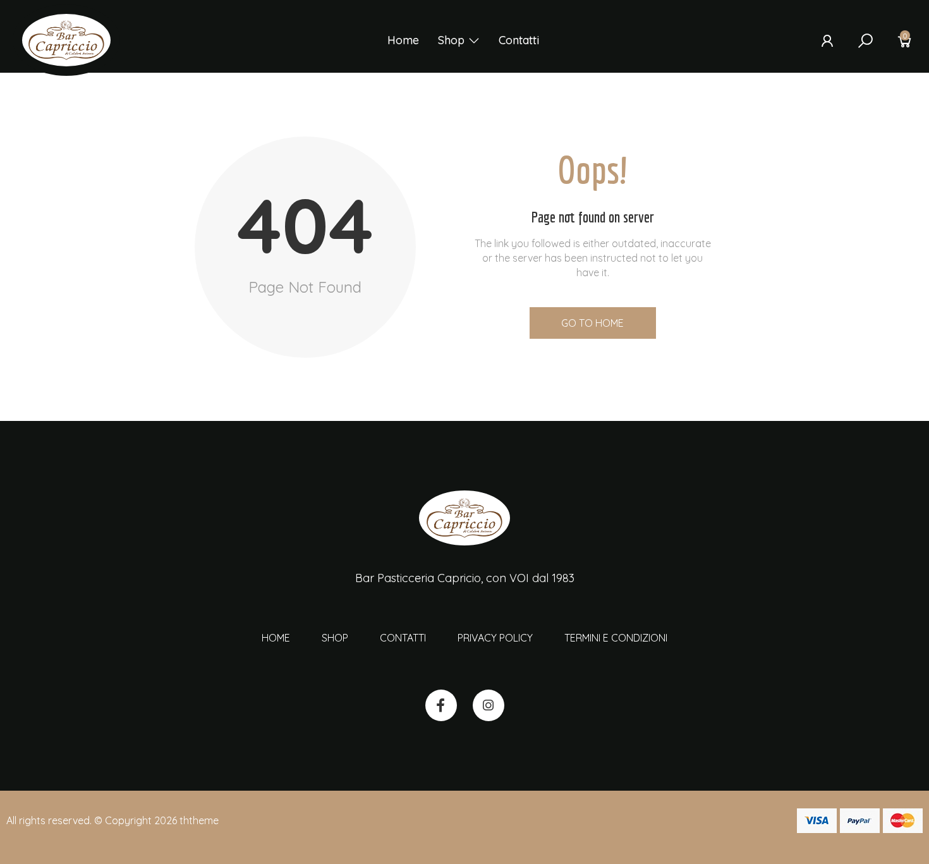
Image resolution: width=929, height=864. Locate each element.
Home (403, 40)
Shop (451, 40)
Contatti (519, 40)
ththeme (199, 820)
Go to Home (592, 323)
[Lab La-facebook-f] (441, 705)
